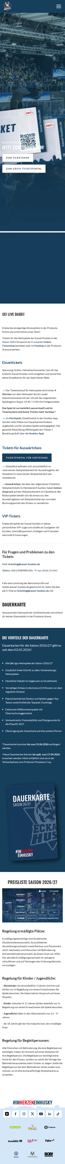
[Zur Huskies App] (6, 1113)
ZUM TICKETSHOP (18, 157)
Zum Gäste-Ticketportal (24, 168)
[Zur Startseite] (7, 5)
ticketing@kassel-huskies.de (24, 564)
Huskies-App (36, 433)
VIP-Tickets (11, 516)
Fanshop (39, 345)
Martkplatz (15, 418)
